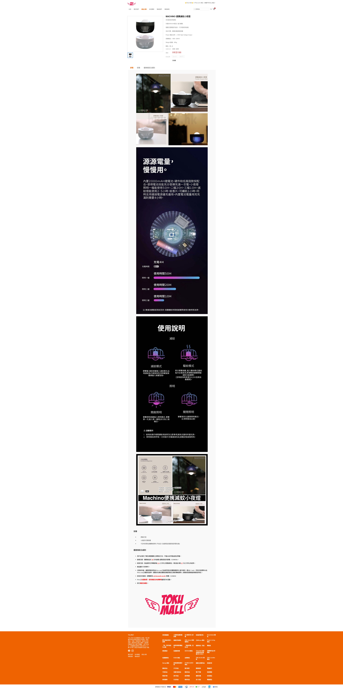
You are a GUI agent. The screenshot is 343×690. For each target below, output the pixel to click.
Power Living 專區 (211, 640)
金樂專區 (187, 657)
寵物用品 (164, 668)
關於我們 (136, 9)
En (211, 9)
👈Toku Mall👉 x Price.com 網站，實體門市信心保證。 (200, 3)
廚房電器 (187, 676)
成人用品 (198, 679)
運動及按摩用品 (200, 663)
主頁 (130, 9)
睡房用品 (187, 679)
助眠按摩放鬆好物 (178, 663)
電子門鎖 (198, 672)
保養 (138, 67)
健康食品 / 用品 (200, 645)
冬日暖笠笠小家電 (189, 635)
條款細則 (167, 9)
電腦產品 (209, 679)
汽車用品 (164, 672)
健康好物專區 (177, 640)
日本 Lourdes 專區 (211, 658)
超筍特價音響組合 (178, 646)
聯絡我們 (159, 9)
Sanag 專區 (165, 663)
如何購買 (151, 9)
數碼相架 (198, 668)
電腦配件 (209, 668)
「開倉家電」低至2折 (189, 646)
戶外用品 (176, 668)
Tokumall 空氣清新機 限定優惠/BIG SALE (200, 652)
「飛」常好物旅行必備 (166, 646)
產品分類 (143, 9)
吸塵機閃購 (177, 651)
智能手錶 (164, 676)
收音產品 (209, 676)
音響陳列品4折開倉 (211, 651)
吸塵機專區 (165, 657)
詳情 (131, 68)
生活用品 (176, 679)
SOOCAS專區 (189, 651)
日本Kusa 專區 (200, 640)
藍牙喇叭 (187, 668)
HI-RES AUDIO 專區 (189, 663)
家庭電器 (209, 672)
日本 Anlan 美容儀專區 (189, 640)
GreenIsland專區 (211, 635)
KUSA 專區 (177, 657)
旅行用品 (176, 676)
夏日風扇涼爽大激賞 (166, 640)
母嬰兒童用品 (177, 672)
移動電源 (164, 651)
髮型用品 (187, 672)
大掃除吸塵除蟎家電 (178, 635)
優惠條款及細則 (149, 67)
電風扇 (209, 645)
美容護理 (164, 679)
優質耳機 (198, 676)
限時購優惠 (165, 635)
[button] (175, 56)
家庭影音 (209, 663)
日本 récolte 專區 (200, 658)
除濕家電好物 (199, 635)
